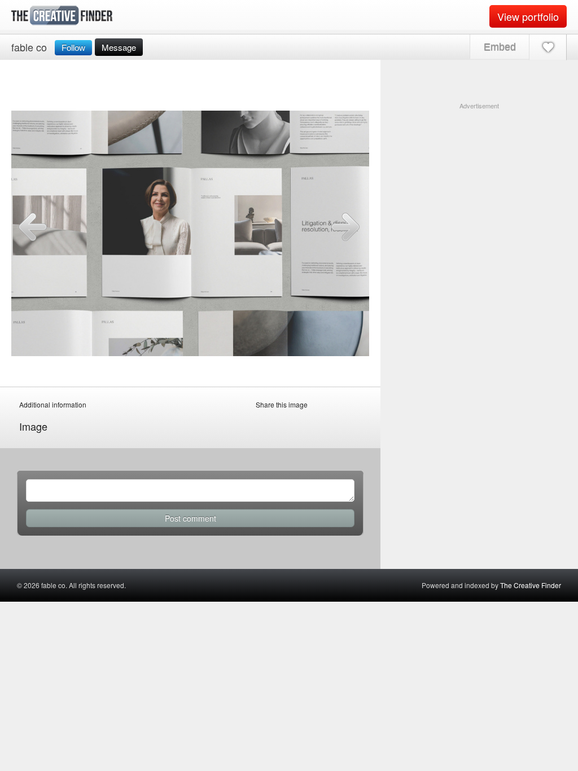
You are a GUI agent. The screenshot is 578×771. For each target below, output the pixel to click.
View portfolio (528, 16)
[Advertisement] (479, 181)
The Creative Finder (530, 585)
